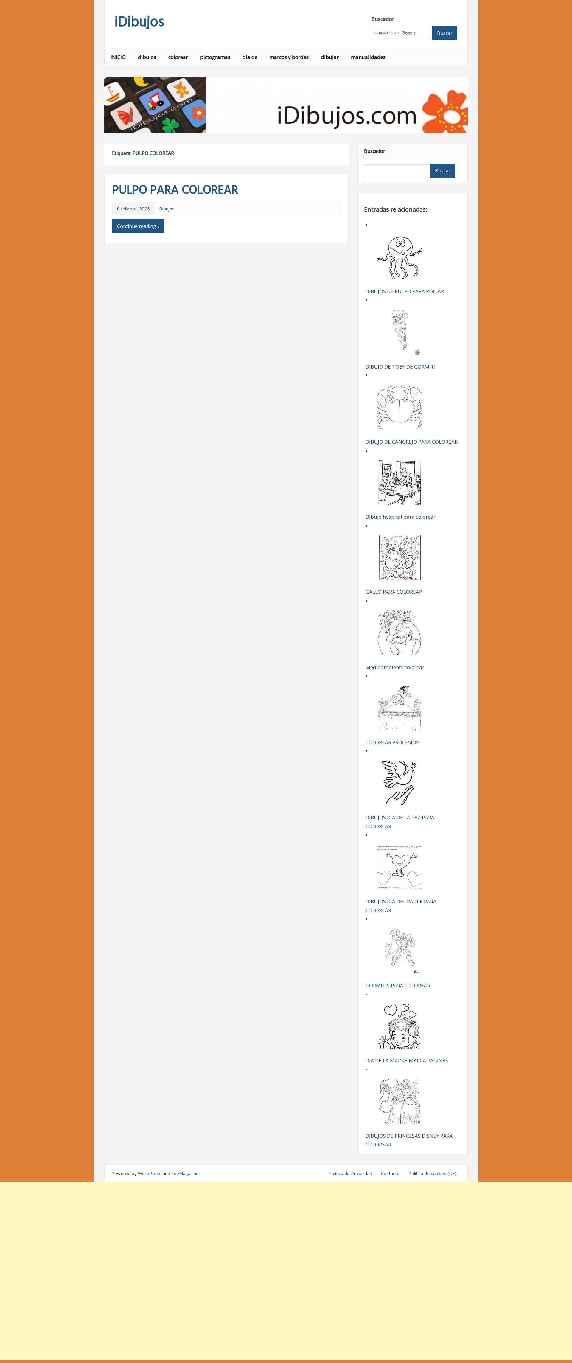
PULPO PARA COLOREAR (175, 190)
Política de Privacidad (350, 1173)
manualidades (368, 57)
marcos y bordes (289, 57)
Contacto (390, 1173)
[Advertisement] (286, 1271)
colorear (178, 57)
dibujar (330, 57)
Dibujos (167, 209)
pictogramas (215, 57)
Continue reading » (138, 226)
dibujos (147, 57)
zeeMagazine (185, 1173)
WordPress (149, 1173)
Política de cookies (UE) (432, 1173)
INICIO (118, 57)
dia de (250, 57)
